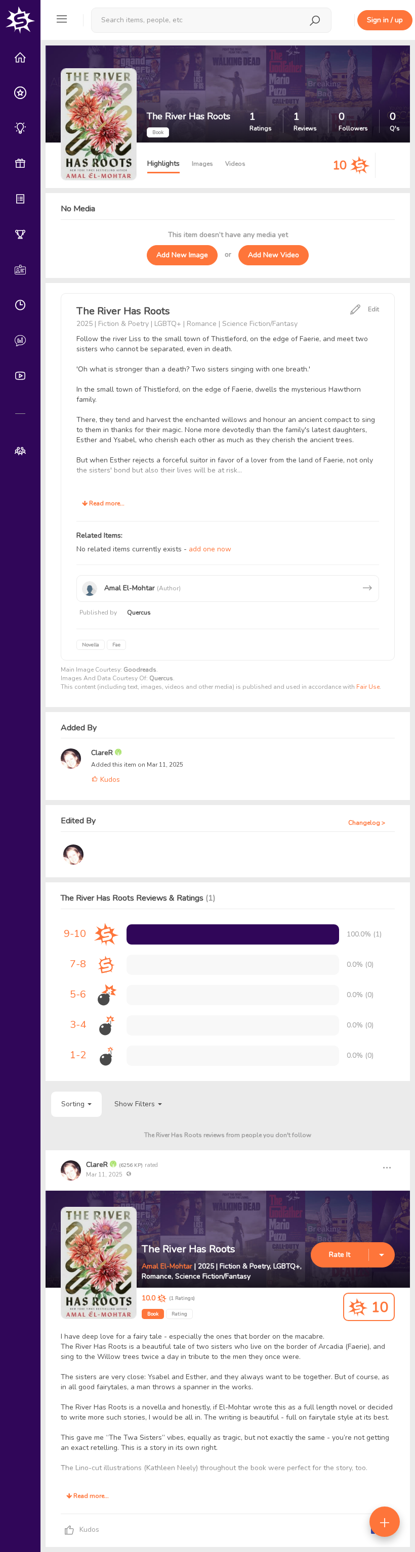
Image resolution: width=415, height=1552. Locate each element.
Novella (90, 644)
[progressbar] (233, 934)
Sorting (74, 1104)
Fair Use (368, 687)
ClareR (103, 753)
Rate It (339, 1254)
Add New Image (182, 255)
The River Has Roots (188, 1249)
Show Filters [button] (135, 1104)
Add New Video (273, 255)
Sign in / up (385, 20)
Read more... (106, 503)
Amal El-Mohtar (167, 1266)
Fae (116, 644)
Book (152, 1314)
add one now (210, 549)
